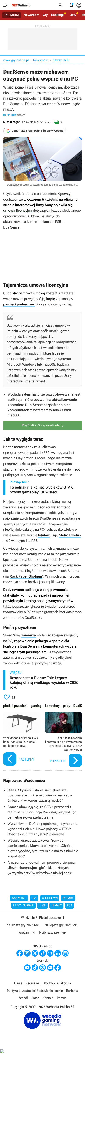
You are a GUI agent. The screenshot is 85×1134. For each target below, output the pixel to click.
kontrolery (52, 706)
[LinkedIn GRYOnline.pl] (57, 953)
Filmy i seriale (23, 905)
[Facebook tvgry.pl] (57, 967)
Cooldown (50, 898)
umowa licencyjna (17, 210)
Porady (68, 898)
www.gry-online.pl (16, 60)
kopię (50, 299)
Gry (45, 15)
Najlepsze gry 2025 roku (61, 925)
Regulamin (33, 983)
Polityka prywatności (21, 991)
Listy (72, 15)
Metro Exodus (70, 535)
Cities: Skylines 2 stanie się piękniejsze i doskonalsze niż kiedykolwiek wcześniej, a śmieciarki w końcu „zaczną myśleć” (40, 795)
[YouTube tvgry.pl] (27, 967)
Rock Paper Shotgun (26, 576)
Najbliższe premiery (52, 932)
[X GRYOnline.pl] (35, 953)
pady (66, 706)
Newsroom (31, 15)
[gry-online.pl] (21, 5)
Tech (42, 905)
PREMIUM (12, 15)
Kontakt (48, 998)
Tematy (56, 905)
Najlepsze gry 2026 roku (23, 925)
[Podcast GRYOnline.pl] (50, 953)
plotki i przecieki (15, 706)
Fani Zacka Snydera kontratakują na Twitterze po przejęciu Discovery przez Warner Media (63, 740)
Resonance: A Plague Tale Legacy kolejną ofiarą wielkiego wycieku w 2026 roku (44, 683)
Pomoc (61, 998)
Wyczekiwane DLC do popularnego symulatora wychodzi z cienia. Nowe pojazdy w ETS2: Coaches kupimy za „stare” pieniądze (43, 829)
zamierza (28, 635)
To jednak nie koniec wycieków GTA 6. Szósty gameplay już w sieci (42, 490)
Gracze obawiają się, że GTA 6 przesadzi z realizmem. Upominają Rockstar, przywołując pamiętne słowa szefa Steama (42, 812)
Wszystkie (19, 898)
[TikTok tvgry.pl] (35, 967)
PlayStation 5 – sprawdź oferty (42, 425)
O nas (18, 983)
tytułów (44, 535)
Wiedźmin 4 (27, 932)
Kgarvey (64, 194)
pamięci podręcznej (19, 304)
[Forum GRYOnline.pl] (65, 953)
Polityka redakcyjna (57, 983)
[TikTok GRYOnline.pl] (42, 953)
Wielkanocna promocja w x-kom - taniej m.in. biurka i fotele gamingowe (21, 740)
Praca (35, 998)
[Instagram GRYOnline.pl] (27, 953)
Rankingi (57, 15)
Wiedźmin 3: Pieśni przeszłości (42, 918)
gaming (36, 706)
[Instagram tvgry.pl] (42, 967)
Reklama (72, 991)
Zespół (23, 998)
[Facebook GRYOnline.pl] (19, 953)
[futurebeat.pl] (14, 115)
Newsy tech (61, 60)
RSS (69, 905)
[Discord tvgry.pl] (50, 967)
